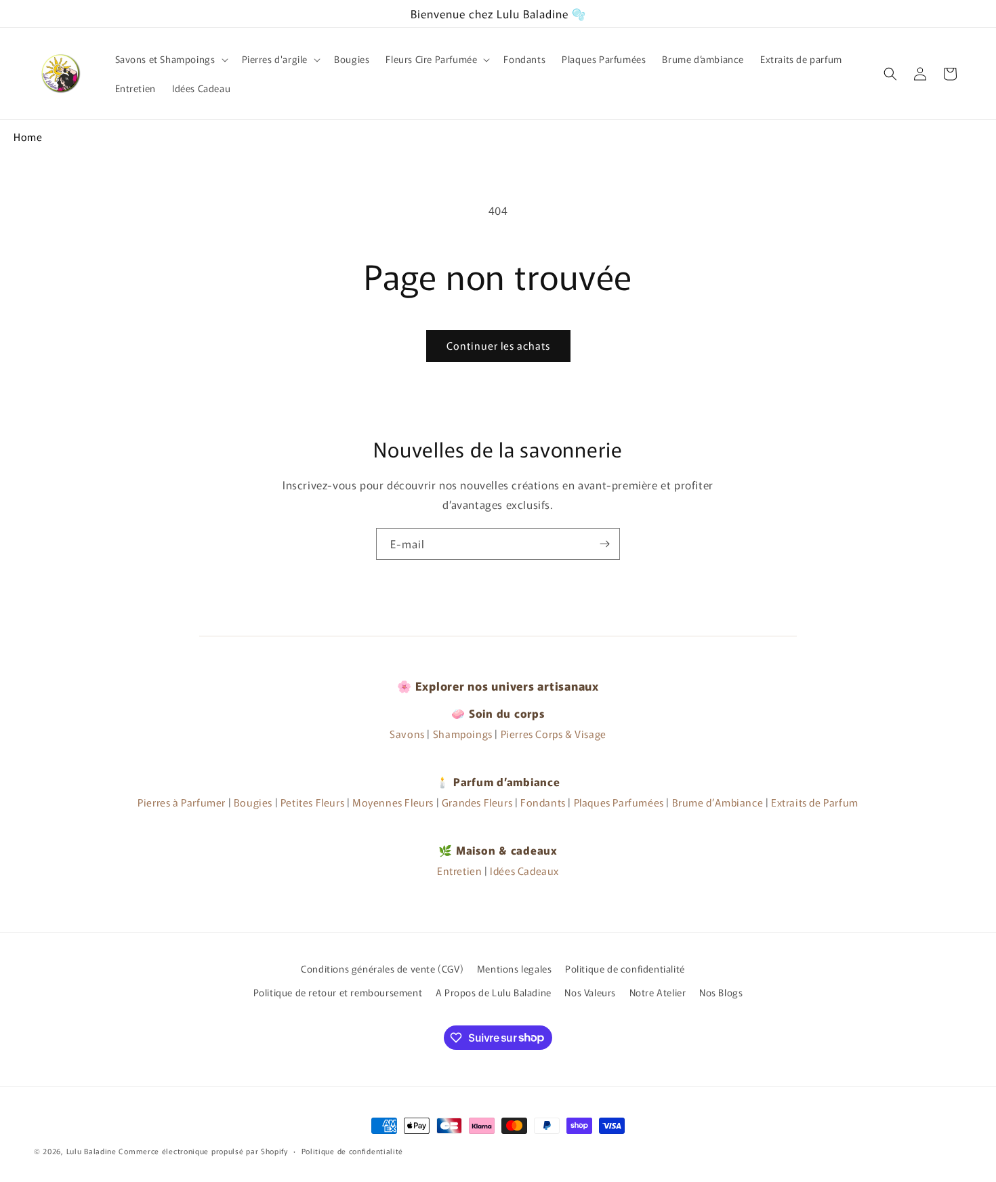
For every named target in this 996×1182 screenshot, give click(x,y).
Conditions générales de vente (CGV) (382, 968)
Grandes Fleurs (477, 802)
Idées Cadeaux (524, 870)
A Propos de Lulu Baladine (494, 992)
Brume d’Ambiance (718, 802)
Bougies (253, 802)
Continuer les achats (498, 345)
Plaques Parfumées (619, 802)
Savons (407, 734)
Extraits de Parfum (814, 802)
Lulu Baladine (91, 1150)
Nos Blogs (721, 992)
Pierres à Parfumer (182, 802)
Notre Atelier (657, 992)
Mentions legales (514, 968)
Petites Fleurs (312, 802)
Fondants (543, 802)
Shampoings (463, 734)
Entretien (459, 870)
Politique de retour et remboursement (338, 992)
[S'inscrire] (604, 544)
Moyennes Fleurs (393, 802)
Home (28, 136)
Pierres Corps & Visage (553, 734)
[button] (170, 59)
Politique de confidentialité (625, 968)
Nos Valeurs (590, 992)
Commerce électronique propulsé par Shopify (203, 1150)
